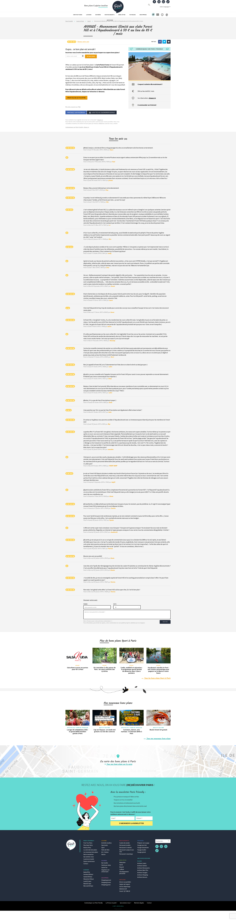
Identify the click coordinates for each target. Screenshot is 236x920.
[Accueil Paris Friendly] (118, 6)
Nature (103, 854)
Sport (77, 665)
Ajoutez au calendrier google (103, 112)
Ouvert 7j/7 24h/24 (124, 891)
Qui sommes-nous (88, 857)
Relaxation (122, 862)
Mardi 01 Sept (87, 883)
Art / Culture (105, 852)
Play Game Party (88, 845)
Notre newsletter (88, 854)
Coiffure (121, 869)
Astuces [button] (110, 20)
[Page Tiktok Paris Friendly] (168, 2)
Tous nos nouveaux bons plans (158, 738)
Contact (85, 864)
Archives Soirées (142, 866)
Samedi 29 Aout (87, 877)
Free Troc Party (87, 843)
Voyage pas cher (142, 845)
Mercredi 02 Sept (88, 886)
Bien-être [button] (121, 14)
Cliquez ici (100, 120)
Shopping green (106, 885)
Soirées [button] (98, 14)
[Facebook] (160, 41)
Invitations (77, 14)
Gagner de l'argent (124, 884)
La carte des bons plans (90, 850)
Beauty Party (87, 847)
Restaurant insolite (124, 845)
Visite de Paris (105, 850)
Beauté (121, 867)
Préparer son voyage (143, 843)
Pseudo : (85, 604)
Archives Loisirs (141, 863)
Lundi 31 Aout (87, 881)
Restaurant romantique (126, 854)
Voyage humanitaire (143, 847)
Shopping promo (106, 882)
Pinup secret (118, 909)
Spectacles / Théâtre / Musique (77, 727)
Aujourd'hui (86, 872)
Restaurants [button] (109, 14)
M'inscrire (91, 56)
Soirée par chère (106, 865)
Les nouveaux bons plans (90, 852)
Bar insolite (104, 863)
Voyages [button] (132, 14)
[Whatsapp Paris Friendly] (163, 2)
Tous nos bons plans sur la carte (119, 764)
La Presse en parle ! (111, 903)
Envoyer (165, 621)
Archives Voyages (142, 872)
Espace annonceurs (89, 861)
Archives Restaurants (143, 868)
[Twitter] (164, 41)
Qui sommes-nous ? (125, 903)
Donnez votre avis (83, 42)
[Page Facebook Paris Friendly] (154, 2)
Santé (121, 865)
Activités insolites (106, 843)
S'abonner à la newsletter (131, 823)
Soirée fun (104, 867)
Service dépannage (124, 886)
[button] (153, 14)
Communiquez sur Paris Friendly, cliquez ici (77, 127)
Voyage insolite (141, 850)
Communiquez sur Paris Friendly (93, 903)
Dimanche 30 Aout (88, 879)
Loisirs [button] (88, 14)
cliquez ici (152, 98)
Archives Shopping (142, 875)
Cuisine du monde (124, 843)
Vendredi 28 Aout (88, 874)
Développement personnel (124, 872)
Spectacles (104, 845)
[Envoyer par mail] (169, 41)
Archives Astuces (142, 877)
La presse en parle (88, 859)
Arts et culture (104, 727)
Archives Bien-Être (142, 870)
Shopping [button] (143, 14)
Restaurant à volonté (125, 847)
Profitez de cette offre (76, 98)
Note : (115, 604)
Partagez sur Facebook (76, 112)
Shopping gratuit (106, 880)
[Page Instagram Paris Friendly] (159, 2)
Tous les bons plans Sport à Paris (157, 678)
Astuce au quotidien (125, 882)
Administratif (123, 889)
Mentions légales (139, 903)
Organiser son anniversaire (105, 871)
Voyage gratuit (141, 852)
